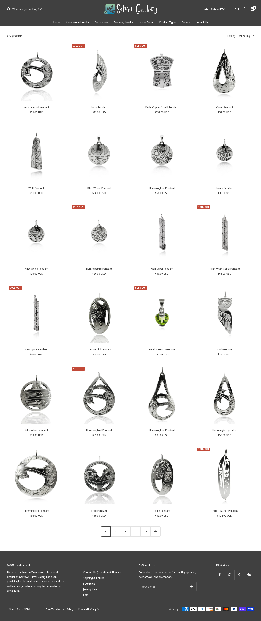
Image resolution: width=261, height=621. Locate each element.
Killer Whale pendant (36, 430)
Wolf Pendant (36, 188)
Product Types (167, 22)
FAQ (85, 595)
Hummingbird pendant (36, 107)
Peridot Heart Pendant (162, 349)
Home (56, 22)
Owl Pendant (224, 349)
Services (186, 22)
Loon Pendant (99, 107)
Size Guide (89, 583)
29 (145, 531)
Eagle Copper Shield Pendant (161, 107)
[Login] (244, 8)
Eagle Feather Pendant (224, 510)
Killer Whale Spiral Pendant (224, 268)
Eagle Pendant (162, 510)
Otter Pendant (224, 107)
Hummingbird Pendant (162, 188)
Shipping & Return (93, 578)
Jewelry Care (90, 589)
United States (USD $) (214, 9)
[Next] (155, 531)
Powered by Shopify (88, 609)
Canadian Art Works (77, 22)
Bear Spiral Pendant (36, 349)
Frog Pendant (99, 510)
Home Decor (146, 22)
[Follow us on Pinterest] (239, 575)
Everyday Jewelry (123, 22)
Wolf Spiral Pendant (162, 268)
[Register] (191, 586)
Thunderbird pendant (99, 349)
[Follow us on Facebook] (220, 575)
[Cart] (252, 9)
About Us (202, 22)
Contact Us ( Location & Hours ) (102, 572)
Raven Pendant (224, 188)
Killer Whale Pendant (99, 188)
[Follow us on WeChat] (249, 575)
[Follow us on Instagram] (229, 575)
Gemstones (101, 22)
